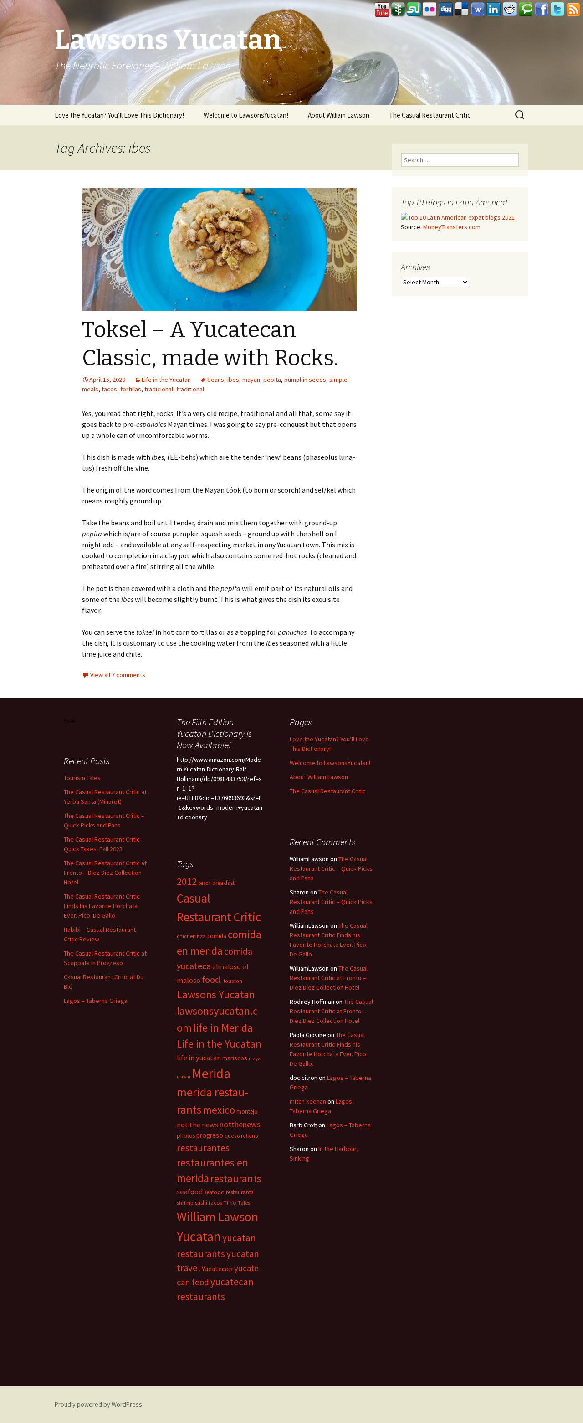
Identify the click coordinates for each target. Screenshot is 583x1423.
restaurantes (203, 1148)
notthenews (240, 1124)
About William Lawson (338, 115)
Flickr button (430, 9)
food (211, 980)
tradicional (158, 389)
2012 (187, 881)
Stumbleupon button (414, 9)
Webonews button (477, 9)
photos (186, 1136)
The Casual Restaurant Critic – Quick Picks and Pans (331, 868)
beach (204, 883)
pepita (272, 379)
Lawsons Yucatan (216, 994)
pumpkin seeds (305, 379)
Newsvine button (398, 9)
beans (215, 379)
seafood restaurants (228, 1192)
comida (216, 936)
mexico (219, 1109)
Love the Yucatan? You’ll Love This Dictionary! (119, 115)
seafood (190, 1192)
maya (255, 1058)
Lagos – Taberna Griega (96, 1001)
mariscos (234, 1058)
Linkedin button (493, 9)
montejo (247, 1111)
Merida (211, 1073)
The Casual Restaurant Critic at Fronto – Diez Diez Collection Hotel (105, 872)
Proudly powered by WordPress (98, 1404)
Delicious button (462, 9)
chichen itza (191, 936)
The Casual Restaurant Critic (429, 115)
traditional (190, 389)
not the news (197, 1124)
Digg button (446, 9)
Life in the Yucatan (166, 379)
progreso (209, 1135)
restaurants (235, 1178)
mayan (251, 379)
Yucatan (199, 1236)
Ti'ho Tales (237, 1202)
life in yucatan (199, 1057)
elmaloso (226, 966)
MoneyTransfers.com (452, 227)
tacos (109, 389)
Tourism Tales (82, 778)
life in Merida (223, 1028)
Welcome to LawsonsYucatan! (246, 115)
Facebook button (541, 9)
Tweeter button (557, 9)
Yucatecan (217, 1268)
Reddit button (509, 9)
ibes (233, 379)
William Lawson (217, 1217)
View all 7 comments (117, 675)
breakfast (223, 883)
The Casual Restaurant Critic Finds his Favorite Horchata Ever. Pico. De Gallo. (102, 906)
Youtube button (382, 9)
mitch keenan (308, 1101)
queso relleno (241, 1135)
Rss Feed (573, 9)
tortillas (130, 389)
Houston (231, 980)
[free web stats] (70, 721)
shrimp (185, 1202)
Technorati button (525, 9)
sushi (201, 1203)
